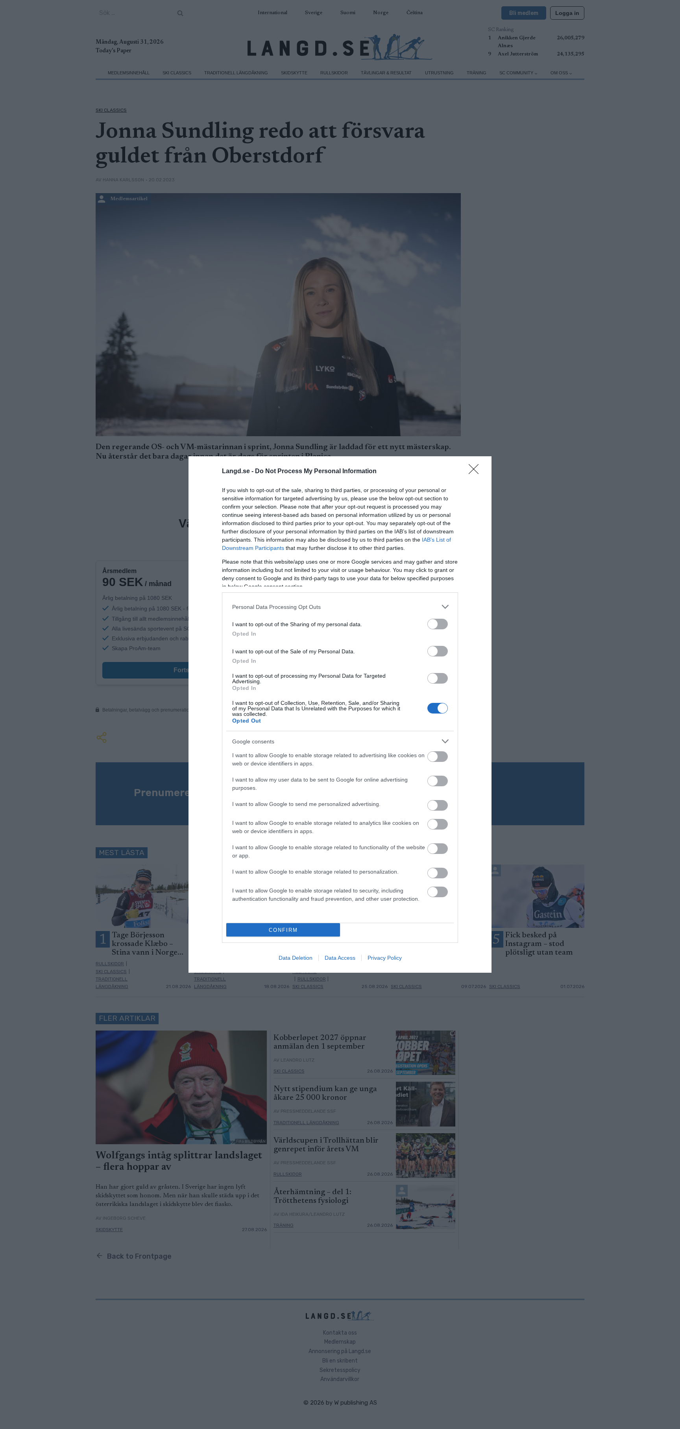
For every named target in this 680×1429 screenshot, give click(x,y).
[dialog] (340, 714)
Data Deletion (295, 958)
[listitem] (340, 607)
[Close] (476, 471)
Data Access (340, 958)
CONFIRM (283, 930)
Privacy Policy (385, 958)
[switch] (437, 624)
